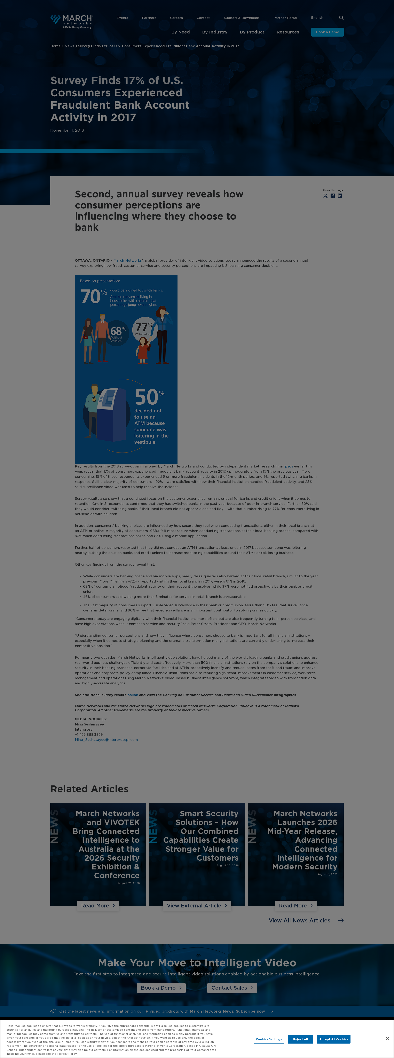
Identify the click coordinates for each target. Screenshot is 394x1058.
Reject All (300, 1039)
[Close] (387, 1038)
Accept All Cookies (333, 1039)
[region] (197, 1039)
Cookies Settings (269, 1039)
